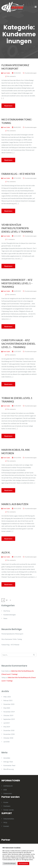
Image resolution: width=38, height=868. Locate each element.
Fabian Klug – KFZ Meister (18, 173)
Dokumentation (8, 819)
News (5, 618)
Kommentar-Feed (9, 765)
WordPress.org (8, 769)
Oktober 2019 (8, 715)
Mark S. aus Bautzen (14, 504)
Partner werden (8, 810)
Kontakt (6, 826)
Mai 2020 (6, 708)
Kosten (5, 802)
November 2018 (9, 734)
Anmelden (6, 758)
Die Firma (6, 611)
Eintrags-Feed (8, 762)
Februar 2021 (7, 700)
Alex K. (5, 552)
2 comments (11, 239)
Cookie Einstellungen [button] (9, 863)
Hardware (6, 806)
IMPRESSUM (8, 786)
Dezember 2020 (8, 704)
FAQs (5, 822)
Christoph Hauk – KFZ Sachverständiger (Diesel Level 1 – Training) (18, 344)
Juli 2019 (6, 723)
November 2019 (9, 712)
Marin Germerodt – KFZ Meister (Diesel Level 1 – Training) (17, 283)
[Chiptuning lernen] (12, 7)
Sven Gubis (5, 671)
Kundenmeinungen (31, 73)
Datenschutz (7, 793)
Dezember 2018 (8, 730)
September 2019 (9, 719)
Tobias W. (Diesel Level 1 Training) (16, 399)
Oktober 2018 (8, 738)
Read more (8, 106)
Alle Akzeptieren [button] (23, 863)
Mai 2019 (6, 727)
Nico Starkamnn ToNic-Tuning (16, 121)
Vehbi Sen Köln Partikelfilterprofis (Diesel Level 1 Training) (17, 228)
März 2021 (7, 697)
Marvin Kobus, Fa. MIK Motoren (15, 451)
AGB (5, 790)
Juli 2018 (6, 742)
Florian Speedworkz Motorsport (15, 67)
